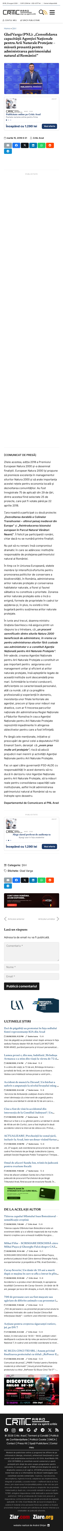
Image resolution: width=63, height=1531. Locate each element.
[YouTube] (21, 1430)
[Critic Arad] (20, 12)
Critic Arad (38, 138)
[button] (41, 12)
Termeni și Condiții (38, 1435)
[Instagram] (13, 1430)
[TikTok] (35, 1430)
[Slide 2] (8, 120)
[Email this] (8, 145)
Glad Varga (26, 870)
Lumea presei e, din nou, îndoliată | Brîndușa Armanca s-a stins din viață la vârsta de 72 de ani (31, 1059)
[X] (50, 1430)
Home (7, 28)
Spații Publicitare (38, 1443)
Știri (14, 28)
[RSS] (57, 1430)
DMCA (51, 1439)
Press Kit (22, 1443)
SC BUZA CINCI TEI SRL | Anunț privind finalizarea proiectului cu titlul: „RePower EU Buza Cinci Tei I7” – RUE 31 (31, 1355)
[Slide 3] (10, 120)
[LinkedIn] (48, 1525)
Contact (11, 1443)
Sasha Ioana (33, 1036)
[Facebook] (6, 1430)
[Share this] (16, 145)
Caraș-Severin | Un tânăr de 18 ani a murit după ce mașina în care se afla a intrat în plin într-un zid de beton (30, 1274)
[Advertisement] (31, 310)
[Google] (28, 1430)
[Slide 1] (6, 120)
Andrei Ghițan (39, 1525)
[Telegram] (42, 1430)
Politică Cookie (38, 1439)
